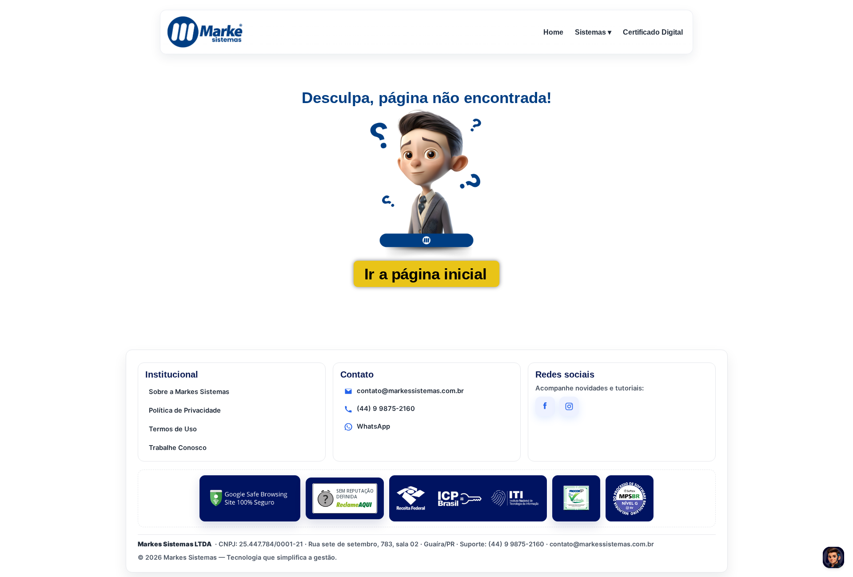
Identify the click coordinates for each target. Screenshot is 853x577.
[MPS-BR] (630, 498)
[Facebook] (545, 406)
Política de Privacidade (185, 410)
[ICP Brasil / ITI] (468, 498)
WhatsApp (373, 426)
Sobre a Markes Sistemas (189, 392)
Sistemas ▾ (593, 32)
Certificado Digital (653, 32)
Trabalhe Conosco (178, 448)
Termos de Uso (173, 429)
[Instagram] (569, 406)
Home (553, 32)
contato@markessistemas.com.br (410, 391)
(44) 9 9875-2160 (386, 409)
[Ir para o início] (206, 32)
